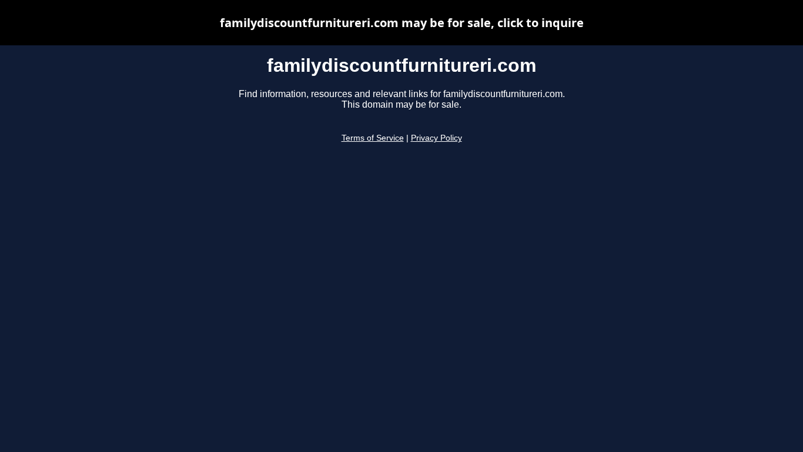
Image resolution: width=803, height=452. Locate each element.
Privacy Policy (436, 138)
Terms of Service (373, 138)
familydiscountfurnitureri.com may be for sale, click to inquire (402, 23)
